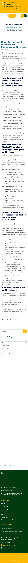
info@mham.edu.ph (9, 4)
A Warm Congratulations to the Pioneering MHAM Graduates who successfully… (11, 457)
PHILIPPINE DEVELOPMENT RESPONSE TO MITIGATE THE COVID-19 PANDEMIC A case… (14, 381)
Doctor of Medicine (6, 528)
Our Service (4, 506)
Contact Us (4, 511)
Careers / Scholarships (7, 519)
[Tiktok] (18, 11)
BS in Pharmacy (5, 542)
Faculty (3, 514)
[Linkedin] (15, 11)
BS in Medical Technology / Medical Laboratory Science (11, 538)
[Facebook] (9, 11)
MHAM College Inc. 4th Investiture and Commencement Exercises (14, 30)
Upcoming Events (16, 27)
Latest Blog (4, 509)
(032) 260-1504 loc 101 (10, 2)
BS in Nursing (4, 534)
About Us (4, 503)
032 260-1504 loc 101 (9, 487)
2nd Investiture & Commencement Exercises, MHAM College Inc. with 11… (12, 430)
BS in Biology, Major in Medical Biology (11, 531)
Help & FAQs (4, 517)
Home (8, 27)
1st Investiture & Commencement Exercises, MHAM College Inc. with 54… (12, 403)
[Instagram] (12, 11)
